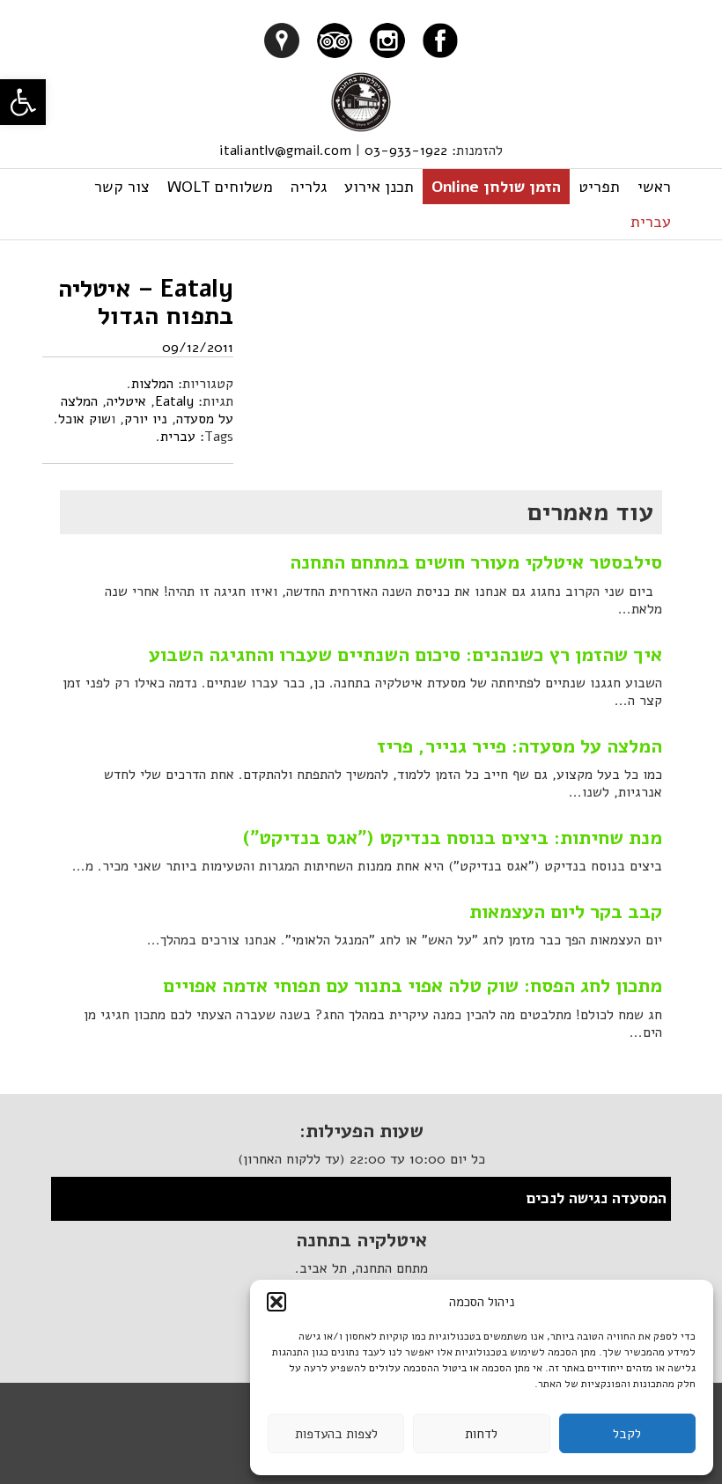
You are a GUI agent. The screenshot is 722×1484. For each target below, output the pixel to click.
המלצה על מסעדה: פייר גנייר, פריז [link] (519, 746)
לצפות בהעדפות (336, 1434)
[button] (276, 1302)
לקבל (627, 1434)
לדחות (481, 1434)
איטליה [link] (126, 401)
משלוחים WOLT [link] (220, 186)
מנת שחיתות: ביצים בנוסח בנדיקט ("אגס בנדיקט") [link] (452, 838)
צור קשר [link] (122, 186)
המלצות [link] (152, 383)
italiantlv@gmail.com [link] (285, 150)
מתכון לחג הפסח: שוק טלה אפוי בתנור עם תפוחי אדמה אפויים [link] (412, 986)
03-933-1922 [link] (406, 150)
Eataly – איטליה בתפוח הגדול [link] (145, 302)
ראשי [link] (654, 186)
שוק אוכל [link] (84, 419)
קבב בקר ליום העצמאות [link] (565, 912)
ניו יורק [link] (145, 419)
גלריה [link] (309, 186)
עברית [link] (650, 221)
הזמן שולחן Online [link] (496, 186)
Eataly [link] (174, 401)
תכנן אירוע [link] (379, 186)
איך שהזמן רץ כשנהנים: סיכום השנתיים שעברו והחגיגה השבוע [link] (405, 655)
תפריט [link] (599, 186)
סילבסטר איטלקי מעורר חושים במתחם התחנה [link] (476, 562)
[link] (23, 102)
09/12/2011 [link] (197, 347)
